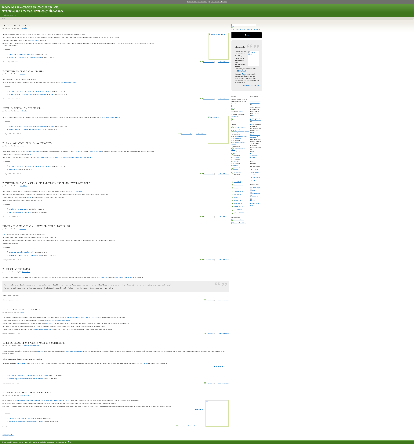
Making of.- (236, 165)
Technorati (255, 169)
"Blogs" (68, 323)
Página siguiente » (7, 434)
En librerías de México (16, 269)
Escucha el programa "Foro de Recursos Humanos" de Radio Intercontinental (32, 94)
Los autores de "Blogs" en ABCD (21, 309)
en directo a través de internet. (68, 82)
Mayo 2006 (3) (237, 197)
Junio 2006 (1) (237, 194)
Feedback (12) (210, 300)
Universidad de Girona (32, 151)
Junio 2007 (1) (237, 182)
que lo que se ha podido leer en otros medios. (56, 320)
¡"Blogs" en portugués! (16, 25)
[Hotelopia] (237, 220)
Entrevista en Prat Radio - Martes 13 (24, 71)
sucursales (118, 277)
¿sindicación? (235, 116)
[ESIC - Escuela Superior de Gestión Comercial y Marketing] (247, 35)
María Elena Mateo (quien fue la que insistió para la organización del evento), (37, 400)
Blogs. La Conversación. (76, 191)
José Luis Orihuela (95, 151)
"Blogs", (29, 197)
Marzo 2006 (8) (238, 203)
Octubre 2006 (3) (238, 191)
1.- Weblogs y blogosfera (239, 127)
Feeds (33, 442)
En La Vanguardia (14, 169)
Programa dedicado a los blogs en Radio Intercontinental (25, 129)
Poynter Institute (23, 363)
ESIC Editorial (241, 71)
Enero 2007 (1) (238, 188)
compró (104, 277)
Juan (3, 234)
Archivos (250, 29)
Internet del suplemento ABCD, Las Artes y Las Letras (82, 317)
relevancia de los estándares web (75, 351)
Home (3, 18)
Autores (244, 29)
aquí (26, 154)
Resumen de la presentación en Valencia (27, 392)
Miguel (252, 124)
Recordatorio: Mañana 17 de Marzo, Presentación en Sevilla (26, 421)
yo (7, 234)
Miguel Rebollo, (65, 400)
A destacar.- (23, 229)
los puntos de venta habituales (111, 117)
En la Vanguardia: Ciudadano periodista (27, 143)
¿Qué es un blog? (236, 29)
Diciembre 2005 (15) (239, 212)
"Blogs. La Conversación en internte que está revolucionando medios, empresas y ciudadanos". (64, 157)
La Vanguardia (78, 151)
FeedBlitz (240, 111)
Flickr (254, 180)
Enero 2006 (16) (238, 209)
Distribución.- (23, 28)
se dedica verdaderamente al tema (41, 329)
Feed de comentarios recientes (253, 155)
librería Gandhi (129, 277)
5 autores (245, 74)
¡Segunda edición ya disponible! (217, 1)
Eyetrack (145, 363)
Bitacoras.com (256, 177)
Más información (248, 85)
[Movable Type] (238, 222)
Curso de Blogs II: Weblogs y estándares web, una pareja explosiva (28, 375)
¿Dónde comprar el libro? (11, 15)
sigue (252, 115)
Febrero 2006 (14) (238, 206)
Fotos (257, 85)
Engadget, (49, 323)
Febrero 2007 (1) (238, 185)
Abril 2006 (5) (237, 200)
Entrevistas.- (23, 186)
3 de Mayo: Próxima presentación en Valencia (22, 418)
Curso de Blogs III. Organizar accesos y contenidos (33, 342)
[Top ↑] (70, 442)
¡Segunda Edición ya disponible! (21, 108)
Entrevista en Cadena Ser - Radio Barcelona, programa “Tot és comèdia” (30, 91)
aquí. (30, 154)
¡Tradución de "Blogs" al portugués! (197, 1)
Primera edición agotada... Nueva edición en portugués (36, 226)
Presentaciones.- (25, 395)
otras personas (33, 40)
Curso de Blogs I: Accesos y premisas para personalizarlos (26, 378)
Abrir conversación (208, 62)
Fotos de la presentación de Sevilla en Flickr (21, 54)
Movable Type (63, 442)
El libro (240, 46)
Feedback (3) (210, 333)
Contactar (257, 29)
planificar (41, 351)
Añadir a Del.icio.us (223, 62)
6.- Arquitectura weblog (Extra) (31, 345)
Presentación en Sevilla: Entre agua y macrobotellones (25, 57)
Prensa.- (22, 74)
